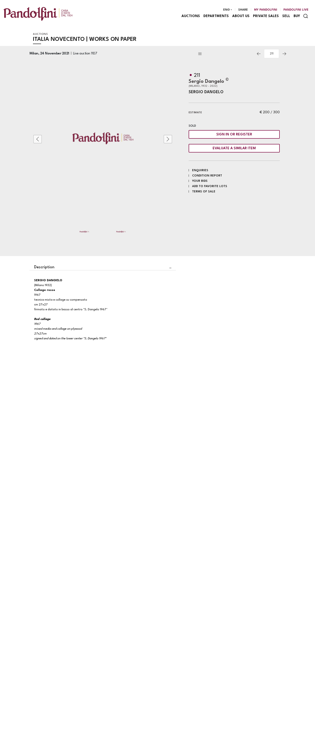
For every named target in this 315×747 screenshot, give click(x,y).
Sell (286, 16)
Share (243, 9)
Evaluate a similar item (234, 148)
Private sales (266, 16)
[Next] (284, 53)
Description (44, 267)
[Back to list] (225, 53)
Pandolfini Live (296, 9)
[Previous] (258, 53)
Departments (216, 16)
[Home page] (38, 13)
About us (241, 16)
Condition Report (207, 175)
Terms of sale (203, 191)
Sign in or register (234, 134)
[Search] (306, 16)
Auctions (190, 16)
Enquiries (200, 170)
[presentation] (37, 139)
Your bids (200, 180)
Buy (297, 16)
